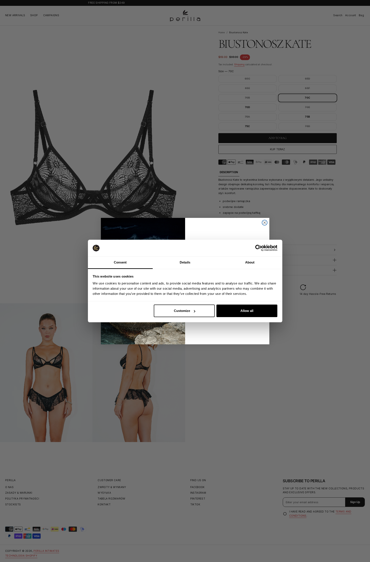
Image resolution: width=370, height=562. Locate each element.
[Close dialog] (264, 222)
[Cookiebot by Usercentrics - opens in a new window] (258, 248)
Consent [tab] (120, 262)
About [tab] (250, 262)
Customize (182, 311)
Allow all (246, 311)
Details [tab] (185, 262)
